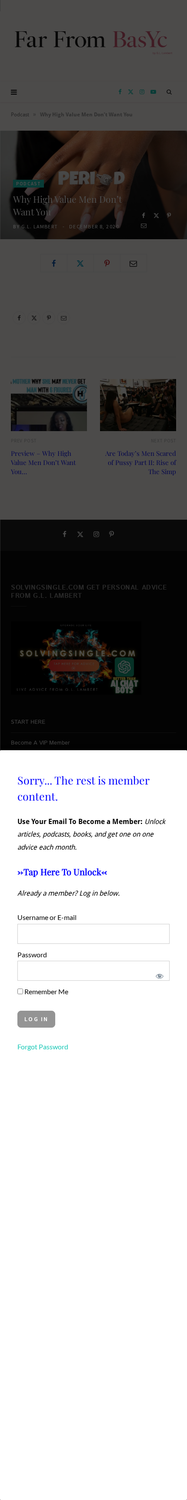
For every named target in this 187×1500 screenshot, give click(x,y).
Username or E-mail (47, 917)
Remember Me (45, 991)
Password (32, 954)
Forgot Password (42, 1046)
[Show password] (159, 975)
